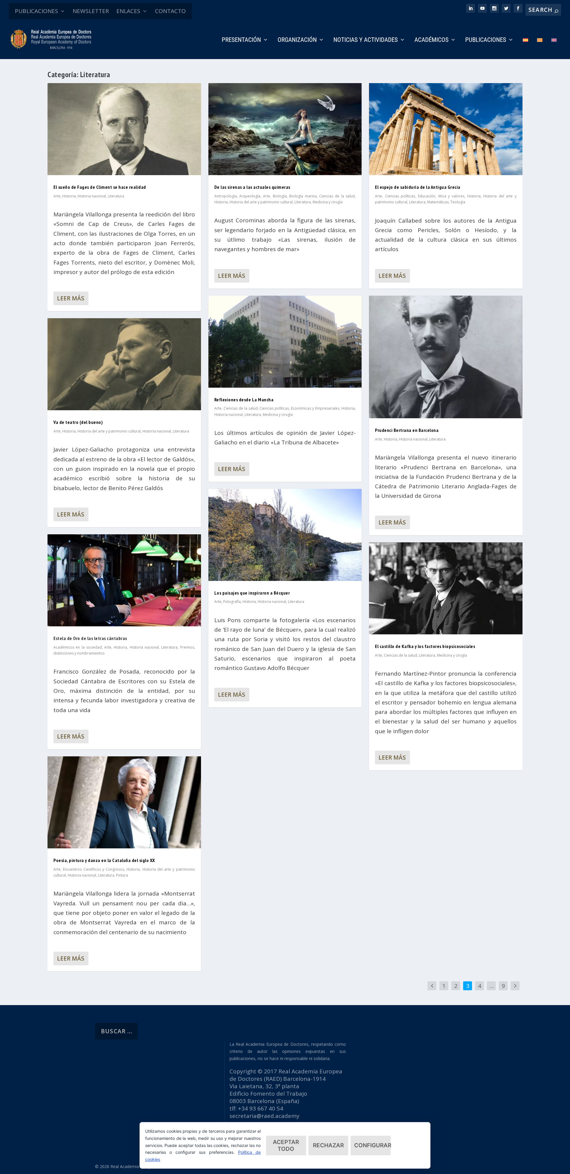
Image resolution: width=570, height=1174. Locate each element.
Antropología (225, 196)
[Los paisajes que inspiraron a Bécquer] (285, 535)
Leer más (70, 298)
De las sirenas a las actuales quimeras (252, 187)
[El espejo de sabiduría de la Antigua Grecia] (445, 129)
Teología (457, 202)
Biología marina (303, 196)
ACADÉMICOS (431, 40)
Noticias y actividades (365, 40)
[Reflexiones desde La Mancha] (285, 342)
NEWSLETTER (91, 11)
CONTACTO (170, 11)
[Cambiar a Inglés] (554, 48)
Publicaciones (485, 40)
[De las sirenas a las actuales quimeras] (285, 129)
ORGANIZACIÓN (297, 40)
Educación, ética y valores (441, 196)
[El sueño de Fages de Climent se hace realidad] (124, 129)
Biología (280, 196)
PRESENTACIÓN (241, 40)
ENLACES (128, 11)
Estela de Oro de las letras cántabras (90, 638)
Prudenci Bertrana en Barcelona (406, 430)
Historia (69, 196)
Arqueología (249, 196)
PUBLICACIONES (36, 11)
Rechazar (328, 1145)
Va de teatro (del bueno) (78, 422)
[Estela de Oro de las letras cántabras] (124, 580)
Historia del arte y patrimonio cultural (109, 431)
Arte (57, 196)
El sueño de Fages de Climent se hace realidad (99, 187)
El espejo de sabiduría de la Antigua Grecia (417, 187)
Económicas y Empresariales (315, 408)
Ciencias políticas (274, 408)
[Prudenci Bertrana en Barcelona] (445, 357)
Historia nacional (91, 196)
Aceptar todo (286, 1145)
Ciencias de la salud (337, 196)
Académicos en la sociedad (77, 647)
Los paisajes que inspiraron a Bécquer (252, 593)
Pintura (122, 875)
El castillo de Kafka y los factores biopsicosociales (425, 646)
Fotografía (232, 601)
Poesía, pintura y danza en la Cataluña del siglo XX (104, 860)
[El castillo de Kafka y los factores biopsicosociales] (445, 588)
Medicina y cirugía (328, 202)
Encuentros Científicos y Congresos (93, 869)
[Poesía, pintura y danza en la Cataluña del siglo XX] (124, 802)
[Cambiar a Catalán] (539, 48)
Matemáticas (438, 202)
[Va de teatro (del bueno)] (124, 364)
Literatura (116, 196)
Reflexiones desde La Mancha (244, 400)
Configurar (372, 1145)
